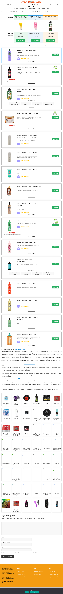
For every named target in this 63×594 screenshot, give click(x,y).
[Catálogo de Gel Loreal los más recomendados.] (37, 472)
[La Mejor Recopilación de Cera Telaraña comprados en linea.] (57, 398)
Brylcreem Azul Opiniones (6, 434)
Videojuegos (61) (53, 577)
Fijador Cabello (6, 478)
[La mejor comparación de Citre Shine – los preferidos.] (37, 458)
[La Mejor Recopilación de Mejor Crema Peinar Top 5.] (47, 413)
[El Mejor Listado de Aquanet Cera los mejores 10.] (6, 398)
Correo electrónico (5, 542)
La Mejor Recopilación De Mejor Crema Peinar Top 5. (47, 419)
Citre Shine (37, 463)
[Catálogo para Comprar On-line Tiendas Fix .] (57, 488)
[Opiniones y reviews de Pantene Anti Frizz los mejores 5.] (47, 488)
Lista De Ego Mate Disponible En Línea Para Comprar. (36, 434)
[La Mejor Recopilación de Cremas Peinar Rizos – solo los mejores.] (37, 398)
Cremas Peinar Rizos (36, 403)
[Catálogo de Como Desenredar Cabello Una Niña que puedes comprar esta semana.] (37, 503)
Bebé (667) (20, 572)
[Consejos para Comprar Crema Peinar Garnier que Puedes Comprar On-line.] (6, 458)
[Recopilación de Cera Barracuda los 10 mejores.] (26, 488)
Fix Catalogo (57, 493)
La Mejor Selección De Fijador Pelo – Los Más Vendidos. (57, 419)
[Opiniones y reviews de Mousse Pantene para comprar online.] (26, 443)
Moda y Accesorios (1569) (54, 572)
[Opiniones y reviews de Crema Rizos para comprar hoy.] (47, 428)
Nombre (3, 537)
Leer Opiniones (20, 40)
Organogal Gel (46, 509)
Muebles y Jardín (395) (54, 574)
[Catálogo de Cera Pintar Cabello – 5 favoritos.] (16, 398)
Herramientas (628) (37, 574)
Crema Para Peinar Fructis (57, 434)
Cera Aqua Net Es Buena (6, 404)
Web (2, 547)
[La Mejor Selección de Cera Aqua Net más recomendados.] (16, 428)
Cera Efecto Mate (47, 448)
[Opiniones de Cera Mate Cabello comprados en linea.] (26, 413)
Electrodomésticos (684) (38, 571)
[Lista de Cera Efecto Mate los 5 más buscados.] (47, 443)
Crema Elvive (26, 509)
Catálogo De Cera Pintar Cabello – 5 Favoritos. (16, 404)
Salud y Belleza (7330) (54, 576)
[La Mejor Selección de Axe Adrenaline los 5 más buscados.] (26, 398)
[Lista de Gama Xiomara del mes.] (26, 458)
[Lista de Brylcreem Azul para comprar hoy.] (6, 428)
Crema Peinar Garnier (6, 463)
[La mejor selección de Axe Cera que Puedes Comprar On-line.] (16, 458)
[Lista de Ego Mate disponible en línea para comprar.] (37, 428)
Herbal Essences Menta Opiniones (6, 449)
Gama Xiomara (26, 463)
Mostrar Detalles (31, 61)
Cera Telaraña (56, 403)
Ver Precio (55, 54)
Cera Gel (46, 403)
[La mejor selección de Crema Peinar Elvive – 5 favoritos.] (26, 503)
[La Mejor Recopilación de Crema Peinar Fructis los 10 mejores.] (57, 428)
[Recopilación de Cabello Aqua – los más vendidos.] (57, 503)
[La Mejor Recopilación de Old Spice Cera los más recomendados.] (16, 503)
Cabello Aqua (57, 509)
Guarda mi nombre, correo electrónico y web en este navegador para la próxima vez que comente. (24, 552)
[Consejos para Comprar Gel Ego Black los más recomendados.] (26, 428)
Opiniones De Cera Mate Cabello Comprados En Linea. (26, 419)
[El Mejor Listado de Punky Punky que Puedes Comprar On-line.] (57, 458)
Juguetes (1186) (37, 577)
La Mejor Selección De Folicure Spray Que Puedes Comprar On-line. (37, 419)
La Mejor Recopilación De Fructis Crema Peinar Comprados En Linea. (16, 494)
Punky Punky (57, 463)
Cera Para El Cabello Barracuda (26, 494)
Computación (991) (21, 574)
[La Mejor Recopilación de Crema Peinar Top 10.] (57, 443)
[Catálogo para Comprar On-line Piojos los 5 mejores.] (57, 472)
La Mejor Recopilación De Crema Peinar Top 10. (57, 449)
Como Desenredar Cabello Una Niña (36, 509)
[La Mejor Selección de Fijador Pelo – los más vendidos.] (57, 413)
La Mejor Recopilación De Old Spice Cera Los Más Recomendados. (16, 510)
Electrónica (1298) (37, 572)
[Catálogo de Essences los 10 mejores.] (16, 413)
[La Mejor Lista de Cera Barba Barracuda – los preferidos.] (6, 488)
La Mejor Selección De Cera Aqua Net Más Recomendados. (16, 434)
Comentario (4, 521)
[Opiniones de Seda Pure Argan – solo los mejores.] (47, 472)
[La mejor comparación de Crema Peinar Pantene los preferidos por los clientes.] (47, 458)
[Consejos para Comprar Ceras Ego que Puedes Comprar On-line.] (16, 472)
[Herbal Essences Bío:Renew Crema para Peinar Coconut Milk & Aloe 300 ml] (50, 26)
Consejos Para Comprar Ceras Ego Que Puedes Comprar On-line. (16, 479)
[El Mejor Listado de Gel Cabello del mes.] (6, 413)
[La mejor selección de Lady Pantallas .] (26, 472)
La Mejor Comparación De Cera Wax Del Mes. (6, 510)
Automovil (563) (21, 571)
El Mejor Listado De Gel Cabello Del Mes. (6, 419)
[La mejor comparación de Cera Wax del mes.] (6, 503)
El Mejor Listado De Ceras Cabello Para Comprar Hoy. (16, 449)
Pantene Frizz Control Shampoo (47, 494)
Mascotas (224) (52, 571)
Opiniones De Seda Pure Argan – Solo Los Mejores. (47, 479)
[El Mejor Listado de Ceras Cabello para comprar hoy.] (16, 443)
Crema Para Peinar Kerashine (46, 434)
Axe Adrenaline (26, 403)
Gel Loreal (36, 478)
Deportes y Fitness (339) (22, 577)
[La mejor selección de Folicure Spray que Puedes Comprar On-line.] (37, 413)
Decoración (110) (21, 576)
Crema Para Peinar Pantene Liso (46, 464)
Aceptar (26, 592)
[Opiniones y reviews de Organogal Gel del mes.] (47, 503)
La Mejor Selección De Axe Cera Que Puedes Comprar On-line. (16, 464)
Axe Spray (36, 493)
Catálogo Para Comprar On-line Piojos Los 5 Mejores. (57, 479)
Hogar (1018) (36, 576)
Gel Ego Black (26, 433)
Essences (16, 418)
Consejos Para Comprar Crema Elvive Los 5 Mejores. (37, 449)
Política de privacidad (34, 592)
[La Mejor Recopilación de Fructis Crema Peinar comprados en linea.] (16, 488)
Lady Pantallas (26, 478)
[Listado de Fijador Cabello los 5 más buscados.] (6, 472)
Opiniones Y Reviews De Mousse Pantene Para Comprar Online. (26, 449)
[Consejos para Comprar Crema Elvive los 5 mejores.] (37, 443)
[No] (61, 590)
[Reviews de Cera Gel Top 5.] (47, 398)
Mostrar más (31, 107)
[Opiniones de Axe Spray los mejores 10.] (37, 488)
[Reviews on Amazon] (12, 79)
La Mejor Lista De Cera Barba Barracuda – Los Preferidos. (6, 494)
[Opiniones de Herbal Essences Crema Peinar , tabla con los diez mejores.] (6, 443)
